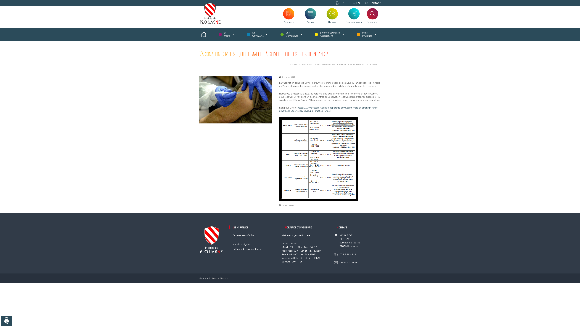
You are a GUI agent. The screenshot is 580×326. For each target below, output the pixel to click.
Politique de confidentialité (246, 249)
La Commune (258, 34)
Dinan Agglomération (243, 235)
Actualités (288, 22)
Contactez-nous (349, 262)
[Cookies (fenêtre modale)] (6, 321)
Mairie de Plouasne (219, 278)
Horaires (332, 22)
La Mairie (227, 34)
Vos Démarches (292, 34)
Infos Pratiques (367, 34)
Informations (306, 64)
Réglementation (354, 22)
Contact (375, 3)
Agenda (310, 22)
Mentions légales (241, 244)
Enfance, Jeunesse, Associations (330, 34)
